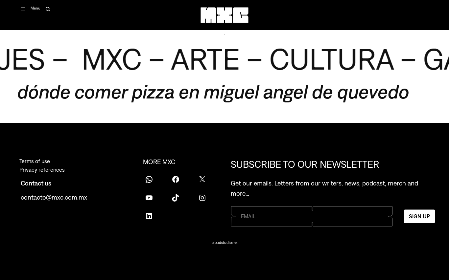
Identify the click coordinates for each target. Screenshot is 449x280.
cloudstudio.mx (224, 242)
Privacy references (42, 169)
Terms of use (34, 161)
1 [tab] (224, 35)
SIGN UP (419, 216)
